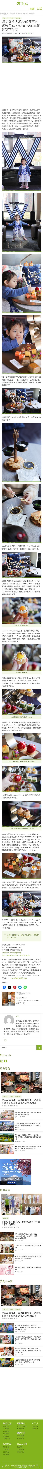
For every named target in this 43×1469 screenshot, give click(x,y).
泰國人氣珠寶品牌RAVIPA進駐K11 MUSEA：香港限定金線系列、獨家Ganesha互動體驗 (26, 1236)
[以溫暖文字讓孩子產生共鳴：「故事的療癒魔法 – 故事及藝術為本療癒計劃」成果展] (7, 1336)
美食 (22, 1429)
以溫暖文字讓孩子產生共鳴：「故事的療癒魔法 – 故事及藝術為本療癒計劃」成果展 (28, 1339)
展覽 (18, 1438)
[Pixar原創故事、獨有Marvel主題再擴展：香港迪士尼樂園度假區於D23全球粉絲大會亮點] (7, 1122)
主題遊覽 (12, 14)
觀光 (18, 1426)
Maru (17, 1227)
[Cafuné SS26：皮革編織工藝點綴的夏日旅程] (7, 1245)
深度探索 (4, 13)
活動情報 (35, 1426)
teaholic (31, 33)
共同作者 (18, 1465)
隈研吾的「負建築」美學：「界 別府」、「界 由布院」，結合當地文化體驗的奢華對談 (28, 1137)
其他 (22, 1438)
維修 (18, 1436)
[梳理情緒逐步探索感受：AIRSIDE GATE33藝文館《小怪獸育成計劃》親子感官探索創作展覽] (7, 1324)
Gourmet (5, 18)
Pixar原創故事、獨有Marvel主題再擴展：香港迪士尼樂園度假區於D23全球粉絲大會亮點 (28, 1125)
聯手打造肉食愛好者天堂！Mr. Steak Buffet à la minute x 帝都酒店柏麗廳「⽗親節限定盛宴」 (28, 1350)
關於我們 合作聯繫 (10, 1465)
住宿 (18, 1429)
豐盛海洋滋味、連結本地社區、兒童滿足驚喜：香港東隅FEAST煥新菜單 (21, 1101)
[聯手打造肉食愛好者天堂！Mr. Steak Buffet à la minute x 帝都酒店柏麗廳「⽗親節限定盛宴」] (7, 1348)
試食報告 (20, 1447)
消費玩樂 (24, 1426)
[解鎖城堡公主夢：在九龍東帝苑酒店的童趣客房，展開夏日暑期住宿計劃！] (7, 1146)
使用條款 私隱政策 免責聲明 (30, 1465)
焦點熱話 (25, 14)
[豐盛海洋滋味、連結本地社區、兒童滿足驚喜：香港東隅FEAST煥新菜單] (21, 1073)
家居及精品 (20, 1452)
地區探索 (19, 14)
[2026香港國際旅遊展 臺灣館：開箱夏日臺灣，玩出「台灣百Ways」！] (7, 1359)
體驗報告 (32, 14)
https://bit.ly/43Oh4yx (18, 978)
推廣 (22, 1436)
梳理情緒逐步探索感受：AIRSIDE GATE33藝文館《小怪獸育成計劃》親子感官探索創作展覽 (28, 1327)
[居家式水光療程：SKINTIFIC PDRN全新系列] (7, 1266)
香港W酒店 (23, 993)
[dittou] (22, 1)
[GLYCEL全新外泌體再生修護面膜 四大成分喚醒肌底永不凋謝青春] (7, 1256)
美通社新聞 (6, 1439)
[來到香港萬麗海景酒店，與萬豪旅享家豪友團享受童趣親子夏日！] (7, 1112)
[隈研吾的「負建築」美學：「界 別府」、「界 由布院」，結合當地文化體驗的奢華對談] (7, 1134)
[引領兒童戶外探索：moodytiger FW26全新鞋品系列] (21, 1195)
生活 (39, 8)
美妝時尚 (6, 1452)
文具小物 (6, 1449)
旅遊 (32, 8)
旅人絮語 (6, 1436)
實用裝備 (5, 1218)
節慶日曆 (35, 1429)
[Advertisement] (21, 87)
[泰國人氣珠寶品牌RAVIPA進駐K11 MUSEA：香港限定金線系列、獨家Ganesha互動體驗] (7, 1233)
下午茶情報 (24, 33)
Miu (16, 33)
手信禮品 (6, 1454)
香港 (11, 18)
